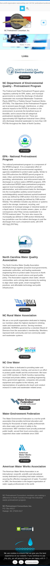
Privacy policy (31, 562)
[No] (47, 558)
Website (26, 77)
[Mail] (22, 8)
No (21, 562)
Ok (15, 562)
